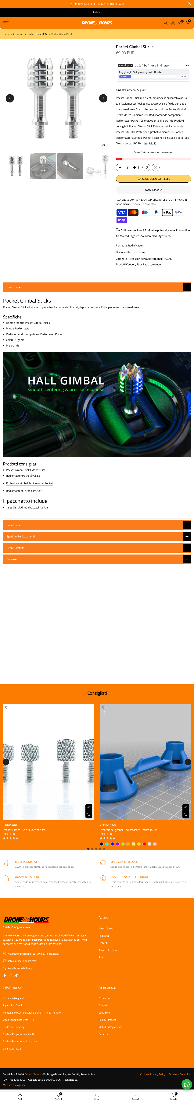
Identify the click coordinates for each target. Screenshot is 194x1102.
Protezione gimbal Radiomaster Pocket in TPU (129, 829)
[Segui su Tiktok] (16, 976)
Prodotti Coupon (125, 264)
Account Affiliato (108, 950)
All (169, 259)
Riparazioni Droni (12, 1005)
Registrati (104, 936)
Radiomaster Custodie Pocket (23, 491)
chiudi (4, 3)
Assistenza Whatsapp (20, 968)
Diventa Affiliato (12, 1048)
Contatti (103, 1005)
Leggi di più (150, 143)
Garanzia (103, 1034)
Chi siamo (104, 998)
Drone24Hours (108, 825)
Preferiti (103, 943)
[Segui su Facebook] (5, 976)
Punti (101, 957)
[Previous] (10, 98)
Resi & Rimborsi (108, 1020)
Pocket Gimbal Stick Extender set (24, 829)
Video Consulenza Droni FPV (18, 1020)
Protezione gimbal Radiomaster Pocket (29, 483)
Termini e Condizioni (180, 1074)
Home (6, 34)
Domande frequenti (13, 998)
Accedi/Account (107, 928)
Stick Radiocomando (148, 264)
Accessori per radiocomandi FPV (30, 34)
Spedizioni (104, 1012)
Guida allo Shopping (13, 1027)
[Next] (103, 98)
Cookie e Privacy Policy (152, 1074)
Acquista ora (153, 190)
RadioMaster (136, 245)
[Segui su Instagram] (10, 976)
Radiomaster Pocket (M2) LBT (24, 475)
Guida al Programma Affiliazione (20, 1041)
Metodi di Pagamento (110, 1027)
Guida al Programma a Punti (18, 1034)
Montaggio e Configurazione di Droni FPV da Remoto (32, 1012)
